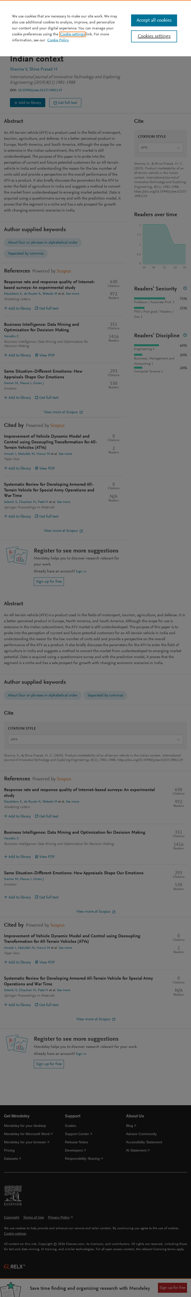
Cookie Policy (58, 40)
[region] (95, 28)
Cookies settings (154, 36)
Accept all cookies (154, 20)
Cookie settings (72, 34)
